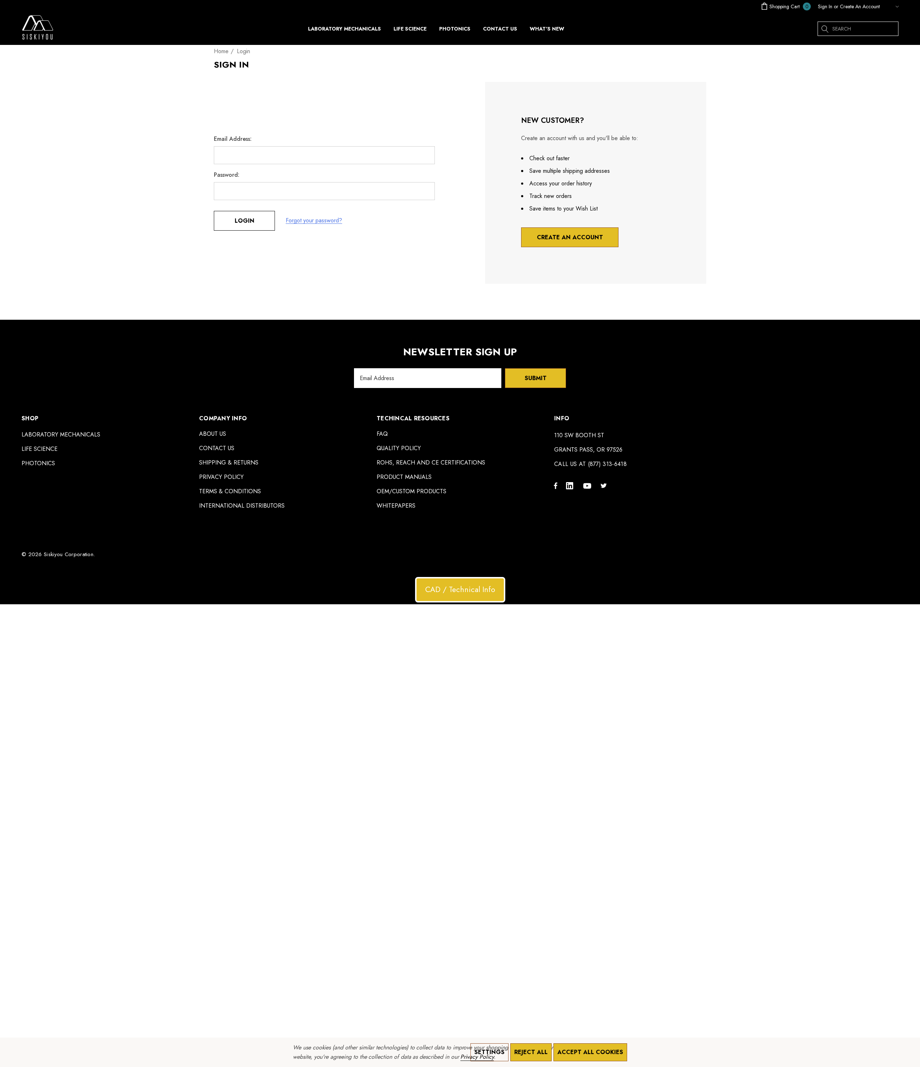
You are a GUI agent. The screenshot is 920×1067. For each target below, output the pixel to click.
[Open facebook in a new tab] (555, 485)
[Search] (825, 29)
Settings (489, 1052)
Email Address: (233, 139)
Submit (536, 378)
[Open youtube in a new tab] (588, 485)
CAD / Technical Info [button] (460, 589)
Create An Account (860, 6)
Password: (226, 175)
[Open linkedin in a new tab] (571, 485)
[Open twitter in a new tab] (605, 485)
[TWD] (890, 6)
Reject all (531, 1052)
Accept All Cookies (590, 1052)
